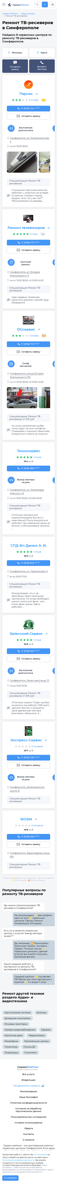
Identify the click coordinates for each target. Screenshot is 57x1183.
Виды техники (28, 13)
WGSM (26, 819)
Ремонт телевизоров (26, 228)
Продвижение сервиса (26, 1085)
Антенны (41, 1012)
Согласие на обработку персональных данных (28, 1110)
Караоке (46, 1029)
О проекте (28, 1139)
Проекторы (11, 1047)
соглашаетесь (40, 1154)
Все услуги (28, 1074)
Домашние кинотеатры (18, 1018)
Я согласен (10, 1178)
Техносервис (28, 451)
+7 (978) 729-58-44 (30, 757)
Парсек (26, 94)
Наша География (28, 1097)
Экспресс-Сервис (26, 740)
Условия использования (28, 1122)
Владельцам (28, 1080)
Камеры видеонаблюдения (20, 1029)
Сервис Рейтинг (10, 13)
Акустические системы (18, 1012)
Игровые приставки (16, 1024)
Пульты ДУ (30, 1047)
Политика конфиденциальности (28, 1102)
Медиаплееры (37, 1035)
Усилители (30, 1052)
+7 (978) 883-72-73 (30, 468)
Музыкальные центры (36, 1041)
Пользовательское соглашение (28, 1117)
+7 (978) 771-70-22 (30, 242)
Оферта (28, 1128)
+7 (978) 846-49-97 (30, 563)
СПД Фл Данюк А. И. (28, 546)
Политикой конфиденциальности (18, 1160)
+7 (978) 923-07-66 (30, 651)
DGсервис (26, 329)
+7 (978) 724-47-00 (29, 108)
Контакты (28, 1134)
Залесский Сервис (26, 634)
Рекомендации (28, 1091)
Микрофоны (11, 1041)
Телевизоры (11, 1052)
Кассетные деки (14, 1035)
